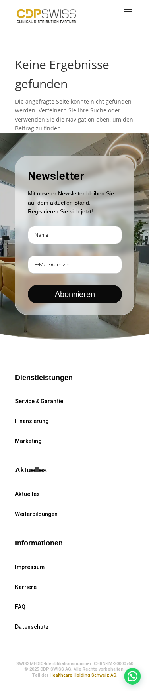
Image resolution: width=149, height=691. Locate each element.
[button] (131, 673)
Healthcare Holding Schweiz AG (83, 675)
